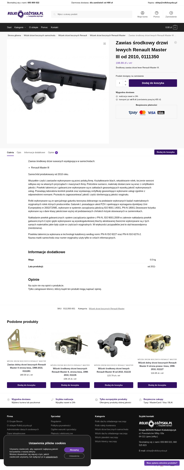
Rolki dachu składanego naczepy (110, 421)
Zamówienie (171, 17)
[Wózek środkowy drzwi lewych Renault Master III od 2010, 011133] (113, 345)
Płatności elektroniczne (62, 433)
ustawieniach (52, 457)
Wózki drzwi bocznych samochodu (39, 35)
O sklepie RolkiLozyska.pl (19, 425)
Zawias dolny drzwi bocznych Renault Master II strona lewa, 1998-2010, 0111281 (26, 367)
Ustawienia (74, 456)
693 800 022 (33, 2)
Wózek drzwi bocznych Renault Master (108, 35)
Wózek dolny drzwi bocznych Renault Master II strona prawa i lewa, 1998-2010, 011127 (157, 365)
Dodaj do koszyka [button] (26, 385)
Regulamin (56, 421)
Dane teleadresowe (16, 433)
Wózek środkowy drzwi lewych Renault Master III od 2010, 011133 (114, 370)
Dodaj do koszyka (153, 83)
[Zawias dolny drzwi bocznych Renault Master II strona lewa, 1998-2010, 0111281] (26, 343)
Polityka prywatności (61, 425)
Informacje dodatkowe (34, 152)
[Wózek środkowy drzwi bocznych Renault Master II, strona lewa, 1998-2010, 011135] (175, 42)
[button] (171, 27)
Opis (19, 152)
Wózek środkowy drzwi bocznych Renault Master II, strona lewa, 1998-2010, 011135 (70, 371)
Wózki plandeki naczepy (106, 437)
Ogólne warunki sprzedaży (63, 429)
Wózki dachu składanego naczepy (111, 433)
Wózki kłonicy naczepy (106, 441)
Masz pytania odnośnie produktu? (162, 463)
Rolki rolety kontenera (105, 425)
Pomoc (156, 17)
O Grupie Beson (14, 421)
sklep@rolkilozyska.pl (166, 2)
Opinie (52, 152)
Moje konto (142, 17)
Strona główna (14, 35)
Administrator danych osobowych (23, 429)
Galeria (10, 152)
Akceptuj (74, 450)
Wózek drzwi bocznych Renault (72, 35)
